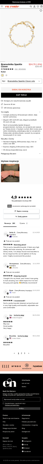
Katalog (2, 6)
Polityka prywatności (12, 405)
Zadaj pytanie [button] (22, 216)
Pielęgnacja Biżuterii (8, 154)
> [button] (28, 353)
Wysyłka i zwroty (7, 139)
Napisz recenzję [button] (22, 211)
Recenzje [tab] (7, 223)
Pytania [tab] (22, 223)
